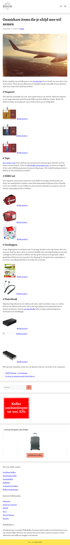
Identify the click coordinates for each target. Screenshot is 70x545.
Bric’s (5, 511)
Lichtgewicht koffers (10, 486)
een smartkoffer (29, 309)
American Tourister (10, 505)
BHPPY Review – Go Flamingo (16, 373)
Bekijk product (22, 119)
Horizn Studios (8, 515)
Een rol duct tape (9, 163)
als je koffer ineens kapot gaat (38, 165)
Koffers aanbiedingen (10, 489)
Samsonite (6, 501)
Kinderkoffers (8, 479)
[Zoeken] (29, 387)
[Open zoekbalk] (61, 6)
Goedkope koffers (9, 472)
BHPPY (5, 508)
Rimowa (6, 518)
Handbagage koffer (10, 476)
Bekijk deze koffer (35, 455)
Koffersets (6, 483)
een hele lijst (37, 81)
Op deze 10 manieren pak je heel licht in (20, 376)
